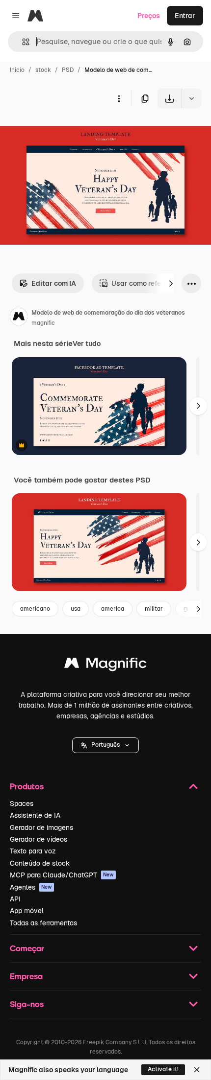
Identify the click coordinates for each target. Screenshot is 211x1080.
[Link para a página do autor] (18, 318)
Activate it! (163, 1069)
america (112, 609)
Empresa (26, 976)
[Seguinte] (171, 283)
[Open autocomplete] (21, 42)
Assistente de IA (35, 815)
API (15, 899)
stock (43, 70)
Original (63, 131)
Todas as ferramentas (43, 923)
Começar (27, 948)
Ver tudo (87, 343)
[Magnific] (105, 665)
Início (17, 70)
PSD (68, 70)
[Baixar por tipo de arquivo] (191, 98)
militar (154, 609)
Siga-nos (27, 1004)
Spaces (21, 803)
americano (35, 609)
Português (105, 745)
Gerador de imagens (41, 827)
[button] (105, 745)
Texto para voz (33, 851)
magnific (43, 323)
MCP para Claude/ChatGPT (62, 875)
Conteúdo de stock (40, 863)
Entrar (185, 15)
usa (75, 609)
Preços (148, 15)
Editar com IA (53, 283)
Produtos (27, 786)
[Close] (197, 1070)
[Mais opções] (119, 98)
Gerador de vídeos (38, 839)
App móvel (27, 910)
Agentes (31, 887)
